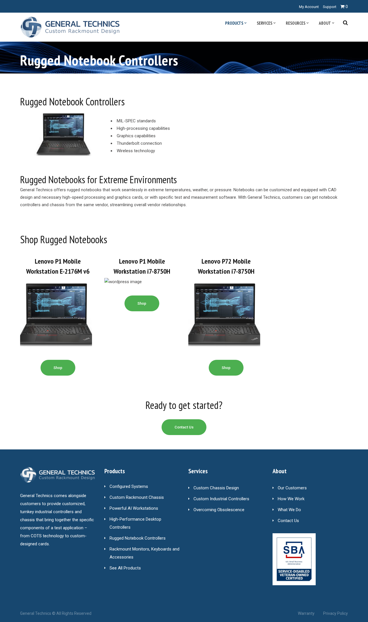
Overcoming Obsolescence (218, 509)
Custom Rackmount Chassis (137, 497)
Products (234, 23)
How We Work (291, 498)
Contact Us (288, 520)
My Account (309, 7)
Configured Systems (129, 486)
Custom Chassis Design (216, 487)
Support (329, 7)
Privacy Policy (335, 613)
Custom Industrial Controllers (221, 498)
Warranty (306, 613)
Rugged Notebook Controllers (138, 538)
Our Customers (292, 487)
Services (264, 23)
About (325, 23)
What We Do (289, 509)
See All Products (125, 568)
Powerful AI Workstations (134, 508)
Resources (295, 23)
